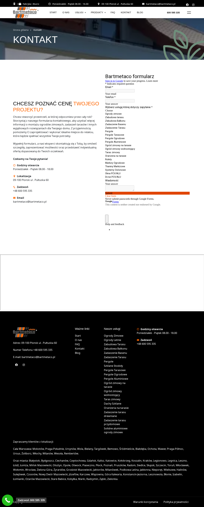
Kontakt (126, 12)
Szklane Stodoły (113, 366)
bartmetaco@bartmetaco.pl (160, 3)
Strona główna (21, 29)
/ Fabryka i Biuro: (28, 3)
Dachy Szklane (112, 403)
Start (53, 12)
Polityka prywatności (176, 502)
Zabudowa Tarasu (114, 344)
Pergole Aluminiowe (116, 378)
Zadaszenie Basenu (115, 353)
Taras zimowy (112, 399)
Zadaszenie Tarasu (115, 357)
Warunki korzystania (145, 502)
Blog (140, 12)
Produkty (97, 12)
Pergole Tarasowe (115, 370)
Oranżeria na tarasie (116, 408)
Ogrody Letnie (112, 340)
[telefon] (7, 500)
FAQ (113, 12)
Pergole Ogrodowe (115, 374)
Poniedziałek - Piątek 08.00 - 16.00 (70, 3)
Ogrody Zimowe (113, 335)
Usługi (79, 12)
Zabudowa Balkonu (115, 348)
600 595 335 (173, 12)
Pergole (108, 361)
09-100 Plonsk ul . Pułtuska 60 (117, 3)
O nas (65, 12)
